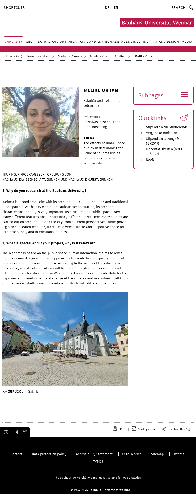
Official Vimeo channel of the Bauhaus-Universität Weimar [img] (25, 432)
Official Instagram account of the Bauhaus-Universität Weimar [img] (5, 432)
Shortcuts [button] (14, 7)
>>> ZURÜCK (12, 392)
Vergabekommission (161, 133)
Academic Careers (70, 56)
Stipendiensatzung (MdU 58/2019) (165, 141)
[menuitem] (108, 8)
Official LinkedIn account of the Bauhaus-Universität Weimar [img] (15, 432)
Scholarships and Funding (107, 56)
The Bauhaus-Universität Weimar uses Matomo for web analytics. (98, 477)
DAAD (150, 160)
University (12, 56)
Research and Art (38, 56)
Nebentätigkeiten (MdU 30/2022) (164, 151)
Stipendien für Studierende (167, 127)
